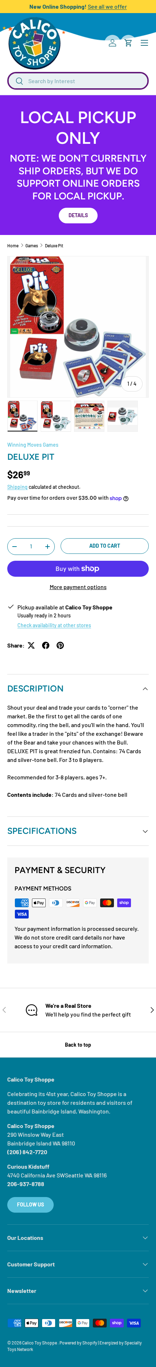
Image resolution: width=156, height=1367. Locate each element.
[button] (128, 43)
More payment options (78, 586)
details (78, 215)
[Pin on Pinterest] (60, 645)
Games (31, 245)
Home (13, 245)
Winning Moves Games (32, 445)
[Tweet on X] (31, 645)
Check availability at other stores (54, 625)
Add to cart (104, 546)
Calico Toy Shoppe (40, 1342)
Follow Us (30, 1204)
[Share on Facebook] (45, 645)
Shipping (17, 487)
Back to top (78, 1045)
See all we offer (107, 6)
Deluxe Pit (54, 245)
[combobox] (78, 80)
